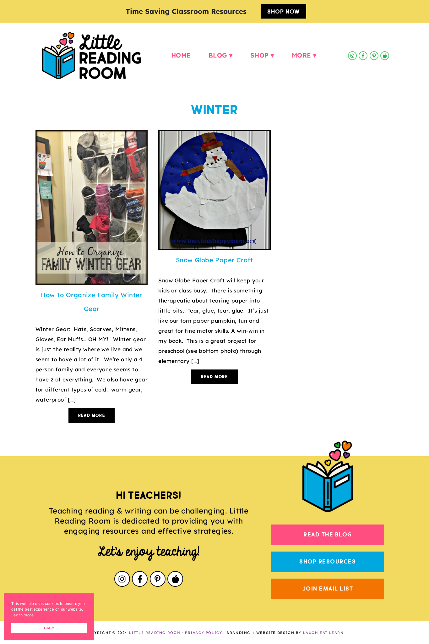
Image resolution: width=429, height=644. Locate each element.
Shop (259, 55)
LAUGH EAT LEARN (323, 632)
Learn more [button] (22, 615)
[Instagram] (352, 55)
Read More (91, 415)
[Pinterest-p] (374, 55)
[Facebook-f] (363, 55)
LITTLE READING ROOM (155, 632)
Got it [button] (49, 628)
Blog (218, 55)
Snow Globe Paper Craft (214, 260)
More (301, 55)
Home (181, 55)
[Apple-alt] (384, 55)
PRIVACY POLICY (203, 632)
